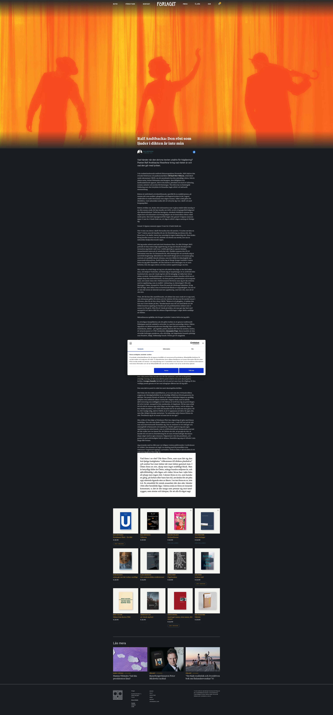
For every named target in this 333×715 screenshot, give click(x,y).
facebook (133, 703)
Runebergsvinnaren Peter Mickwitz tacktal (162, 677)
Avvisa (166, 370)
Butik (115, 4)
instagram (133, 705)
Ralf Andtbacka (148, 151)
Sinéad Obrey (172, 575)
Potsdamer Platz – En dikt (122, 537)
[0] (219, 4)
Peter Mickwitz (118, 575)
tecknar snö (199, 577)
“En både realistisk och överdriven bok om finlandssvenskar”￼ (203, 677)
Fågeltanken (172, 577)
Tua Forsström (199, 535)
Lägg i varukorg (119, 544)
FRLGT (151, 693)
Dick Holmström (200, 614)
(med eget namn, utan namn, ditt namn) (180, 618)
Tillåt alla (191, 370)
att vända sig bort (146, 617)
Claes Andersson (145, 575)
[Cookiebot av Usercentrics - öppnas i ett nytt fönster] (191, 343)
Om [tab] (192, 349)
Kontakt (146, 4)
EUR (209, 4)
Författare (130, 4)
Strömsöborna (173, 537)
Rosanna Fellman (173, 535)
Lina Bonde (198, 575)
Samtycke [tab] (141, 349)
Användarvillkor (154, 701)
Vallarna (143, 537)
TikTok (132, 706)
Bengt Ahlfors (117, 614)
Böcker (151, 691)
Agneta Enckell (172, 614)
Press (185, 4)
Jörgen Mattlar (145, 614)
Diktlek (197, 617)
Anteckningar (200, 537)
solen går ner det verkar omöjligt (125, 577)
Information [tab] (166, 349)
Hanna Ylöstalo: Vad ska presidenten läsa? (125, 677)
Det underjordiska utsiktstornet (152, 577)
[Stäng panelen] (203, 343)
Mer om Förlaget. (134, 700)
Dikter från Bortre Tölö (121, 617)
